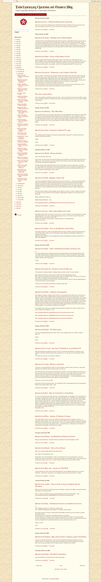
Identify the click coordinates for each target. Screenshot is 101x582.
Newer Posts (39, 565)
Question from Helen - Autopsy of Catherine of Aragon (52, 416)
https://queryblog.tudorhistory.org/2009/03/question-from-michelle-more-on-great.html (54, 315)
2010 (17, 65)
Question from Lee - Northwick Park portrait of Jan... (23, 76)
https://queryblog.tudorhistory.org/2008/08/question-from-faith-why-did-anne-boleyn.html (55, 202)
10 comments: (52, 428)
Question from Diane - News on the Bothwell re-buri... (22, 116)
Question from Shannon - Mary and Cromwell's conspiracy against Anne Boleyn (60, 537)
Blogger (57, 578)
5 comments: (52, 67)
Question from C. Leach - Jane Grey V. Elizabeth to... (23, 137)
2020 (17, 45)
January (19, 199)
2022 (17, 41)
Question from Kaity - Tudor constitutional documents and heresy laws (57, 249)
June (19, 189)
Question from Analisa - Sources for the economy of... (22, 166)
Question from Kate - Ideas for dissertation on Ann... (22, 145)
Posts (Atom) (64, 569)
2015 (17, 55)
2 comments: (52, 29)
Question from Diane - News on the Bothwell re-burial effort (54, 228)
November (20, 71)
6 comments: (52, 172)
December (20, 69)
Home (17, 14)
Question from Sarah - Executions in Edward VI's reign (52, 130)
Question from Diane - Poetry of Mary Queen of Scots (52, 56)
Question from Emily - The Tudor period (48, 329)
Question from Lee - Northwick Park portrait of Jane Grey (53, 22)
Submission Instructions (40, 14)
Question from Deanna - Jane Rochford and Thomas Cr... (22, 154)
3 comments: (52, 476)
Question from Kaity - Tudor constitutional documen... (22, 121)
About (23, 14)
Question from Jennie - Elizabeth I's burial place (50, 554)
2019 (17, 47)
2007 (17, 204)
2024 (17, 39)
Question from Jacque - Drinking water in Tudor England (53, 38)
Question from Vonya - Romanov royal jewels (49, 364)
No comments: (52, 103)
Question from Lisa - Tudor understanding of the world (52, 211)
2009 (17, 67)
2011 (17, 63)
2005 (17, 208)
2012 (17, 61)
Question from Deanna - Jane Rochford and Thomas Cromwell (55, 436)
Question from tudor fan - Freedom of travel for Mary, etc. (53, 269)
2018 (17, 49)
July (19, 187)
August (19, 185)
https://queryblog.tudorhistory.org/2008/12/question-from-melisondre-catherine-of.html (54, 312)
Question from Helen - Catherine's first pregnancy (51, 292)
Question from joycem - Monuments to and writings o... (22, 90)
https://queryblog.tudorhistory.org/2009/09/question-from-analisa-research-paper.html (54, 495)
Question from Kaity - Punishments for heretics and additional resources (58, 503)
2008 (17, 202)
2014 (17, 57)
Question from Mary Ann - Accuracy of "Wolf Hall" (51, 468)
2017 (17, 51)
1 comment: (52, 51)
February (20, 197)
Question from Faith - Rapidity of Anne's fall (49, 178)
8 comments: (52, 410)
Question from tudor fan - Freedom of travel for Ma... (23, 125)
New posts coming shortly (43, 94)
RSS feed (19, 215)
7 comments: (52, 145)
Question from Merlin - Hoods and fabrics (48, 153)
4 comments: (52, 125)
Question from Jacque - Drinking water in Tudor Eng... (22, 81)
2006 (17, 206)
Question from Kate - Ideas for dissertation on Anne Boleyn (54, 393)
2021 (17, 43)
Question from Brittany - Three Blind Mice (49, 111)
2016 (17, 53)
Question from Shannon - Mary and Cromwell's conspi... (23, 175)
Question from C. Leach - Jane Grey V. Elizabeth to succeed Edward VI (58, 348)
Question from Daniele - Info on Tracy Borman (50, 448)
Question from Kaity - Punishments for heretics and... (22, 171)
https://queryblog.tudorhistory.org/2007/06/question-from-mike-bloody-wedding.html (54, 318)
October (19, 73)
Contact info (29, 14)
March (19, 195)
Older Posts (82, 565)
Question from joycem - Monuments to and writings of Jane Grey (56, 72)
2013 (17, 59)
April (19, 193)
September (20, 183)
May (19, 191)
